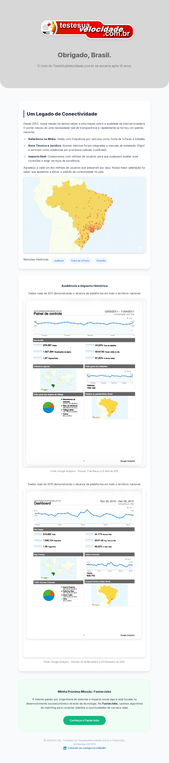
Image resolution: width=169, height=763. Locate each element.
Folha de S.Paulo (80, 260)
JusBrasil (59, 260)
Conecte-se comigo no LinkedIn (86, 748)
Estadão (101, 260)
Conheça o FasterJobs (84, 720)
